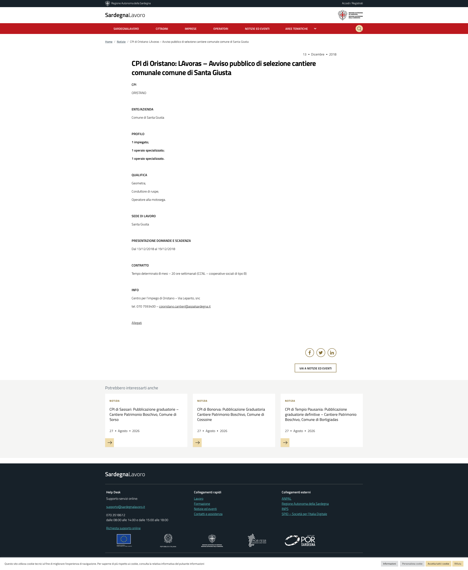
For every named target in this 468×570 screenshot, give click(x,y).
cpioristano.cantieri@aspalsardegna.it (185, 306)
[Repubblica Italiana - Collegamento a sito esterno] (168, 540)
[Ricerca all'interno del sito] (359, 28)
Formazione (202, 503)
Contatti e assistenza (208, 513)
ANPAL (286, 498)
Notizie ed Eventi (257, 28)
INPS (285, 508)
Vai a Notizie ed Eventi (315, 368)
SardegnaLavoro (126, 28)
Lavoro (125, 14)
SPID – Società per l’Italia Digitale (304, 513)
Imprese (191, 28)
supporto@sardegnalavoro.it (125, 506)
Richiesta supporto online (123, 528)
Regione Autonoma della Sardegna (131, 3)
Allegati (137, 322)
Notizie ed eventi (205, 508)
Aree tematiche (296, 28)
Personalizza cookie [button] (412, 563)
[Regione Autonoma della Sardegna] (108, 3)
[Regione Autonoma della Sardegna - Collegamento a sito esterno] (212, 540)
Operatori (220, 28)
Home (108, 41)
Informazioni (389, 563)
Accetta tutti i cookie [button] (438, 563)
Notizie (121, 41)
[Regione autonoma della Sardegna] (350, 14)
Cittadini (162, 28)
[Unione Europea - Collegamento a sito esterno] (124, 540)
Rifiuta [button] (457, 563)
